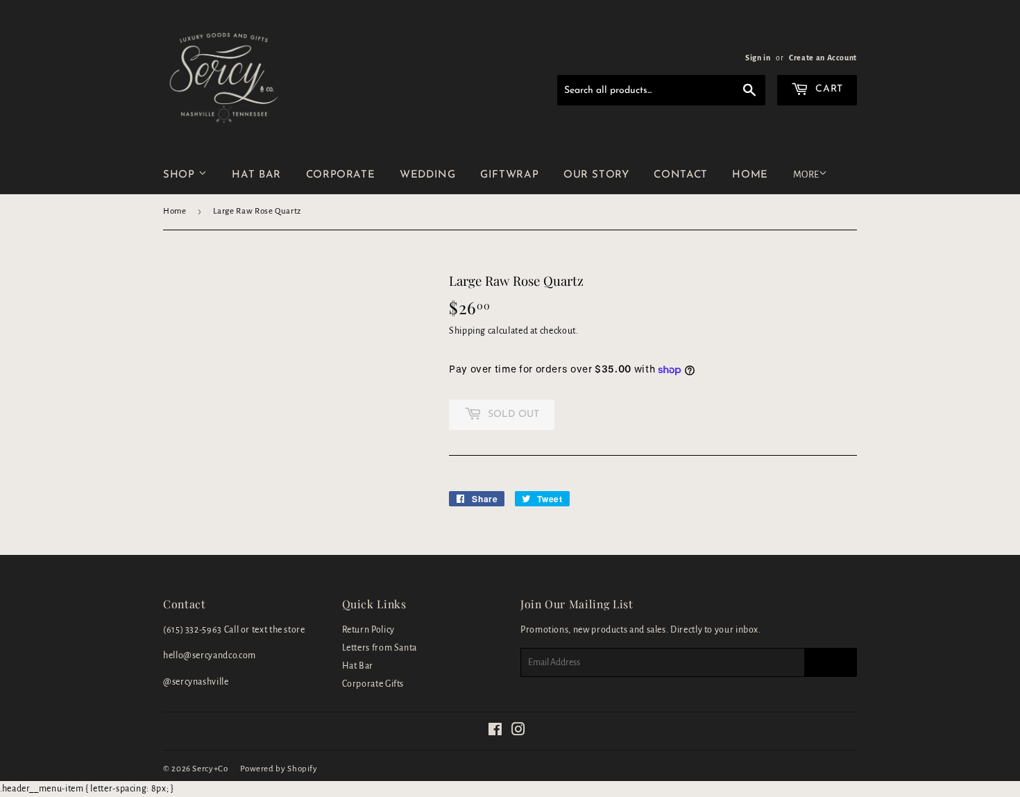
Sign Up (830, 662)
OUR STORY (596, 175)
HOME (750, 175)
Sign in (757, 57)
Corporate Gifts (373, 684)
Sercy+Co (210, 768)
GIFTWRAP (509, 175)
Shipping (467, 331)
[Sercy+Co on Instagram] (518, 732)
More (806, 174)
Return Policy (368, 630)
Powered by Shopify (279, 768)
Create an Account (823, 57)
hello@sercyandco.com (209, 655)
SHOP (180, 175)
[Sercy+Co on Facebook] (495, 732)
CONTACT (680, 175)
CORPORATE (340, 175)
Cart (828, 89)
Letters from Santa (380, 648)
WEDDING (427, 175)
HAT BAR (256, 175)
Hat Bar (357, 666)
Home (175, 211)
